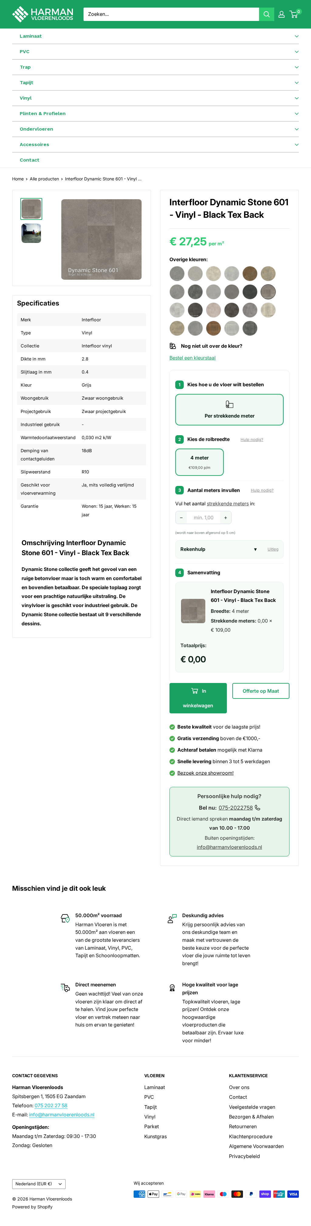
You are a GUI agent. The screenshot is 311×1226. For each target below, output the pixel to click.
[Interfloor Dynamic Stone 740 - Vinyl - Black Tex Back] (213, 310)
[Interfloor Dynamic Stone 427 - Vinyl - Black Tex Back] (250, 273)
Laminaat (154, 1087)
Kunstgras (155, 1136)
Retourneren (243, 1126)
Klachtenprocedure (250, 1136)
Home (18, 178)
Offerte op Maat (261, 691)
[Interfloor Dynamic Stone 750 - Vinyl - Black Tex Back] (231, 310)
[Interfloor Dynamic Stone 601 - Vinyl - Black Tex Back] (268, 291)
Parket (151, 1126)
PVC (149, 1097)
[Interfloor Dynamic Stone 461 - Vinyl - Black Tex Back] (177, 291)
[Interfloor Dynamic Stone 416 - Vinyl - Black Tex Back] (213, 273)
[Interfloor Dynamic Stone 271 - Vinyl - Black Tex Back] (195, 273)
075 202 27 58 (51, 1105)
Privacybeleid (244, 1156)
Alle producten (44, 178)
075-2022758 (236, 807)
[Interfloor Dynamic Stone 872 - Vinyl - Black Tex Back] (213, 328)
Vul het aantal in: (215, 503)
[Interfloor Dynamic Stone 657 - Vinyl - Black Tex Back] (177, 310)
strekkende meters (228, 503)
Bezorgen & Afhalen (251, 1117)
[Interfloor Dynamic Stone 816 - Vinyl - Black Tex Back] (268, 310)
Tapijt (150, 1107)
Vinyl (150, 1117)
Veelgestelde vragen (252, 1107)
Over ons (239, 1087)
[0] (294, 14)
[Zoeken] (266, 14)
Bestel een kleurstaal (192, 358)
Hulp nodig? (252, 439)
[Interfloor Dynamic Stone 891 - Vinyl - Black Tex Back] (231, 328)
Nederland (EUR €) (33, 1183)
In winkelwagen (198, 698)
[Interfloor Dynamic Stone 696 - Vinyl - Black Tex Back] (195, 310)
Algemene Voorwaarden (256, 1146)
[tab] (229, 409)
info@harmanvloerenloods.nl (229, 847)
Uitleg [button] (273, 549)
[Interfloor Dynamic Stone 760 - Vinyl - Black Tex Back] (250, 310)
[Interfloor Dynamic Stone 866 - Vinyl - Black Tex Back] (177, 328)
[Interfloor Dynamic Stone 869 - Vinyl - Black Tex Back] (195, 328)
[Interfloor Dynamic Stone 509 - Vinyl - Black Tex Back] (250, 291)
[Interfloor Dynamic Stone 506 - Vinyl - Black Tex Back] (231, 291)
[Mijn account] (282, 14)
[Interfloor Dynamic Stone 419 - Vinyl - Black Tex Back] (231, 273)
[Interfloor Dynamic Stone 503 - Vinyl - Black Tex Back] (213, 291)
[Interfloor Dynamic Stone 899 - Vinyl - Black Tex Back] (250, 328)
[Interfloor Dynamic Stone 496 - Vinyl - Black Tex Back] (195, 291)
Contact (29, 160)
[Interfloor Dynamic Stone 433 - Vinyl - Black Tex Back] (268, 273)
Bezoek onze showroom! (205, 773)
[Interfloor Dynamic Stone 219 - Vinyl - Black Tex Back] (177, 273)
